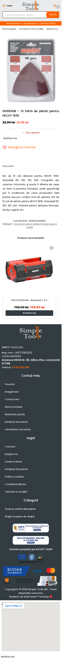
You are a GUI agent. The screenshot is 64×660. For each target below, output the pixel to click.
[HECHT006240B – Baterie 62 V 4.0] (29, 269)
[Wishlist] (51, 248)
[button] (55, 5)
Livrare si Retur (13, 461)
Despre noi (11, 454)
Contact (10, 446)
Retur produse (13, 406)
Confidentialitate (15, 484)
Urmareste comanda (18, 429)
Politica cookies (14, 476)
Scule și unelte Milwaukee (20, 509)
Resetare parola (15, 414)
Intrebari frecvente (16, 422)
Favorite (10, 384)
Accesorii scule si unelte (31, 28)
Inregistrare (12, 391)
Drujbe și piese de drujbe (20, 516)
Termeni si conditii (16, 491)
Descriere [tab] (8, 166)
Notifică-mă (10, 138)
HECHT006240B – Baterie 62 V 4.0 (29, 300)
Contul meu (12, 399)
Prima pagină (9, 28)
